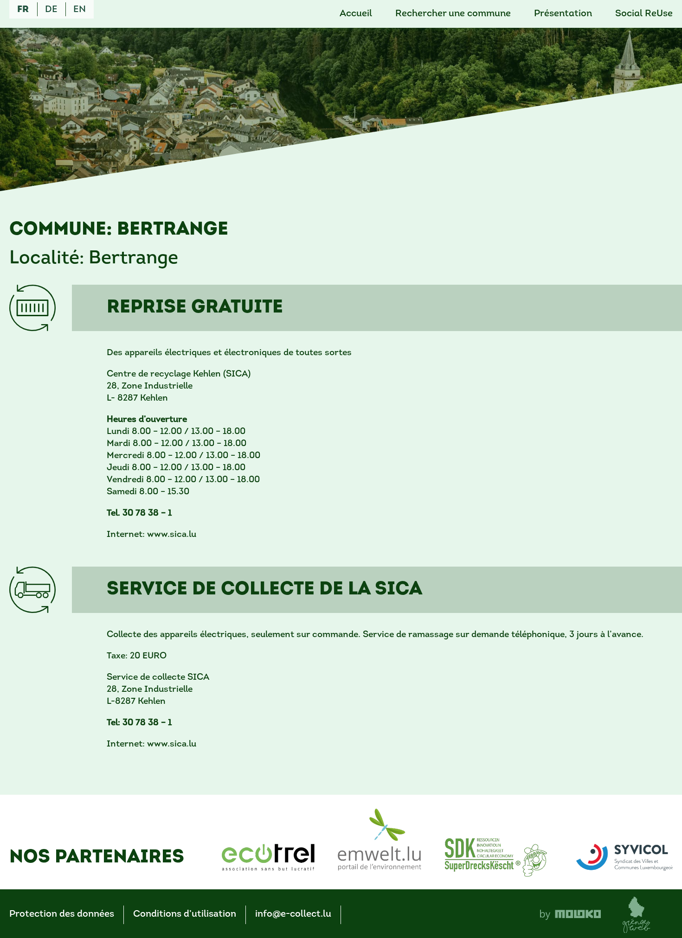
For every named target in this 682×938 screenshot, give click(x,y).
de (51, 9)
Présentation (563, 14)
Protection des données (61, 914)
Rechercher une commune (453, 14)
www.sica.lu (171, 534)
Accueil (356, 14)
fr (23, 9)
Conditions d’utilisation (184, 914)
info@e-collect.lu (293, 914)
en (79, 9)
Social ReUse (644, 14)
